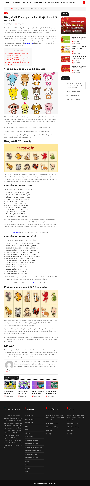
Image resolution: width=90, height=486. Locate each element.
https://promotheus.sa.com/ (33, 447)
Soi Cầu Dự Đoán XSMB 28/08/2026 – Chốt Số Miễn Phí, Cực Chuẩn (73, 26)
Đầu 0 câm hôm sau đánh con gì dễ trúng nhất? (9, 392)
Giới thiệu (70, 99)
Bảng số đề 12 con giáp (13, 56)
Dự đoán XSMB (17, 2)
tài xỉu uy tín (29, 415)
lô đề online (29, 437)
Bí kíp (12, 9)
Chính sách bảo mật (73, 91)
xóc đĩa (27, 433)
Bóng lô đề (16, 232)
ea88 (26, 472)
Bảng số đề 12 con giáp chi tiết (18, 58)
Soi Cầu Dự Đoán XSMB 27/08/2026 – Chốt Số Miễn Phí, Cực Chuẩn (79, 38)
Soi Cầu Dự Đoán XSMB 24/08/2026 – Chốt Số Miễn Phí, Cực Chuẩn (79, 67)
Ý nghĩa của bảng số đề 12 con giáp (16, 54)
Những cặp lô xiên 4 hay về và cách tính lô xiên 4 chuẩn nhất (38, 392)
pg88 (26, 430)
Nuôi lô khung (49, 2)
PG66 (27, 465)
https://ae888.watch (31, 454)
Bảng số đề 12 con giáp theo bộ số (19, 60)
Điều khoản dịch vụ (73, 95)
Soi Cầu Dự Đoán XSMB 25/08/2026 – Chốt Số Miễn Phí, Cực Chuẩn (79, 57)
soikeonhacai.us (30, 419)
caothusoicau (29, 43)
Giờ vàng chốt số (68, 2)
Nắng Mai (10, 24)
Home (7, 9)
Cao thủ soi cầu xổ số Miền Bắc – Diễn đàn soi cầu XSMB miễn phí (74, 86)
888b (26, 426)
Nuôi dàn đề (58, 2)
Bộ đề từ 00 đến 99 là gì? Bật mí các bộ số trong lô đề (24, 392)
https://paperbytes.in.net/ (33, 451)
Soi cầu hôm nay (38, 2)
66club (27, 461)
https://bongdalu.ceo (31, 440)
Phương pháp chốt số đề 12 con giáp (17, 62)
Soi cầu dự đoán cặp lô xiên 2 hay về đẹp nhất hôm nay (51, 392)
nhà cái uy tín (29, 422)
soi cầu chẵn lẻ (30, 283)
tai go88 (27, 468)
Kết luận (8, 64)
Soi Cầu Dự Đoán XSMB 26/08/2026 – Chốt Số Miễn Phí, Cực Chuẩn (79, 48)
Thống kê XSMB (27, 2)
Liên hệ (78, 99)
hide (21, 50)
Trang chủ (8, 2)
